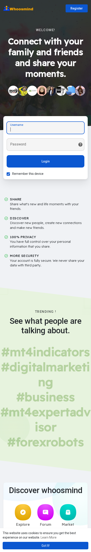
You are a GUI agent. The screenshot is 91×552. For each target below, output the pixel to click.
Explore (23, 524)
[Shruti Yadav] (51, 91)
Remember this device (28, 173)
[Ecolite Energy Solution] (32, 91)
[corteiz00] (42, 91)
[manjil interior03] (61, 91)
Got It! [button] (45, 545)
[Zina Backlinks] (71, 91)
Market (68, 524)
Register (76, 8)
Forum (45, 524)
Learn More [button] (49, 537)
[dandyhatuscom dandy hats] (80, 91)
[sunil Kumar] (23, 91)
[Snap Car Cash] (13, 91)
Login (46, 161)
